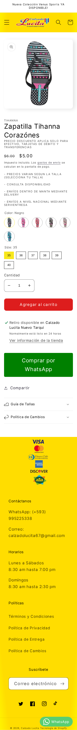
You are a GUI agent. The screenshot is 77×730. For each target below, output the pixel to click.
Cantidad (12, 275)
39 (57, 254)
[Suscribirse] (62, 683)
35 (9, 254)
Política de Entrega (26, 639)
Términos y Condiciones (31, 616)
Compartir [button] (20, 388)
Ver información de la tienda (36, 340)
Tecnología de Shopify (53, 728)
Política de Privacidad (29, 628)
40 (9, 264)
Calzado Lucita (30, 728)
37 (33, 254)
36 (21, 254)
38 (45, 254)
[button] (7, 22)
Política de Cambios (27, 651)
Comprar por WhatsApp (38, 364)
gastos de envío (49, 162)
